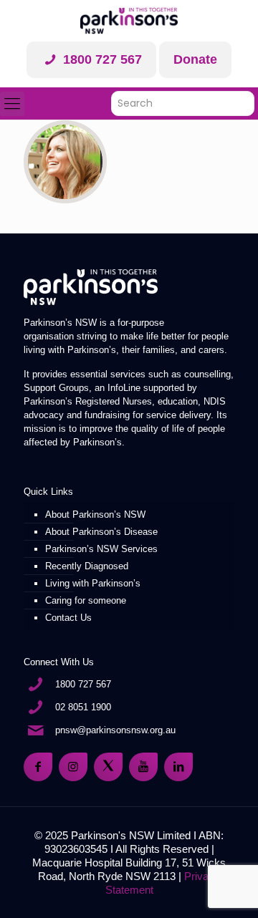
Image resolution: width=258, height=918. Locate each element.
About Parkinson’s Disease (101, 531)
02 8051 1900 (83, 707)
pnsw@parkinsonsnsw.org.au (115, 730)
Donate (195, 59)
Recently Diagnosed (86, 566)
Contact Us (68, 617)
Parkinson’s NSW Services (101, 548)
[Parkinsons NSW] (129, 20)
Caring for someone (85, 600)
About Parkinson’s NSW (95, 514)
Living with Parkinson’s (92, 583)
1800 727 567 (100, 59)
